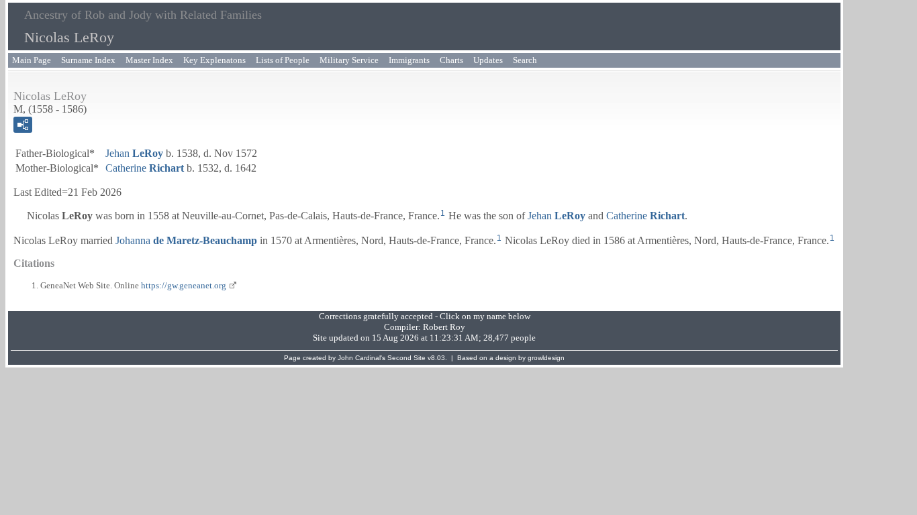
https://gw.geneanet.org (183, 285)
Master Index (149, 60)
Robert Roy (444, 327)
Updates (488, 60)
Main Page (31, 60)
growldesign (546, 357)
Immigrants (409, 60)
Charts (451, 60)
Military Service (349, 60)
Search (525, 60)
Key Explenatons (214, 60)
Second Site (406, 357)
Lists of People (282, 60)
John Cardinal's (361, 357)
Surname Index (88, 60)
